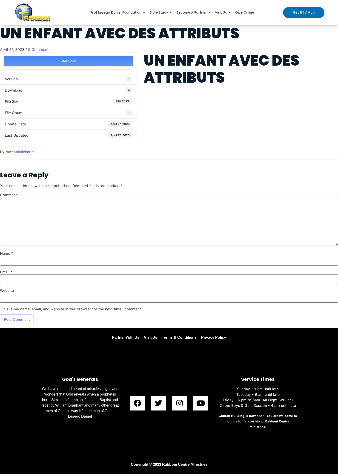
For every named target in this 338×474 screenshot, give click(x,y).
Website (7, 290)
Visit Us (150, 337)
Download (68, 61)
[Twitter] (158, 403)
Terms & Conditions (179, 337)
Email (6, 272)
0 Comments (39, 49)
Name (6, 253)
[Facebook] (137, 403)
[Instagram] (179, 403)
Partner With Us (125, 337)
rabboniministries (20, 152)
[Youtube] (200, 403)
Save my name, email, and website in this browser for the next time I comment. (73, 309)
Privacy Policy (213, 337)
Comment (8, 195)
